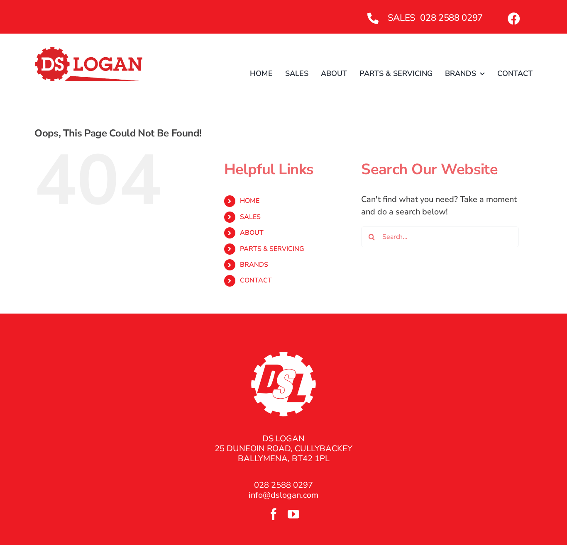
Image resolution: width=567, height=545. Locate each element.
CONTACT (256, 280)
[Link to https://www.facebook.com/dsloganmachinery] (514, 18)
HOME (249, 200)
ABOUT (252, 232)
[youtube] (293, 514)
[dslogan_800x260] (89, 50)
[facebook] (273, 514)
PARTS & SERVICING (272, 248)
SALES (250, 216)
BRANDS (254, 264)
